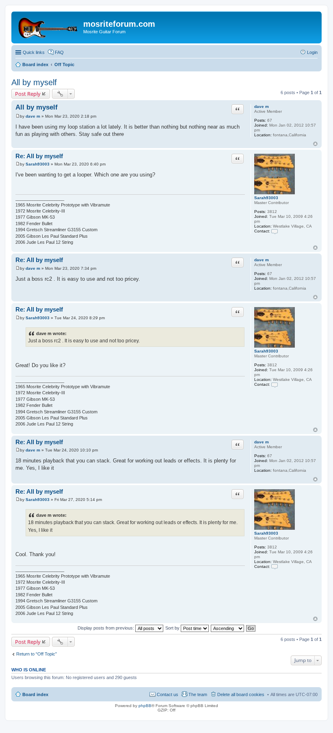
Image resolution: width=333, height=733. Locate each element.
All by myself (34, 82)
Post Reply (28, 93)
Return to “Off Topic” (36, 653)
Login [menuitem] (312, 52)
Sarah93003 (266, 198)
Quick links (34, 52)
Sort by (173, 628)
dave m (261, 106)
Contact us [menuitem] (167, 694)
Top (315, 144)
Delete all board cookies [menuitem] (240, 694)
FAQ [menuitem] (59, 52)
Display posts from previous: (106, 628)
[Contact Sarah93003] (274, 231)
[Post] (17, 116)
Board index (35, 694)
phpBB (144, 705)
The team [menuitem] (197, 694)
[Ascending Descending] (228, 628)
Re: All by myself (39, 156)
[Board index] (48, 26)
